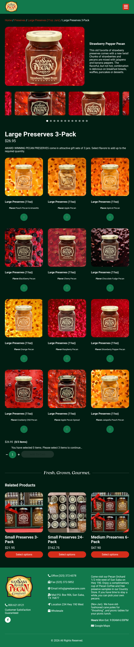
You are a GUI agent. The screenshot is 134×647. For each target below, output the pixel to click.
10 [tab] (80, 121)
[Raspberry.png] (67, 318)
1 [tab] (47, 121)
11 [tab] (83, 121)
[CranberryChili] (24, 389)
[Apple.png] (67, 177)
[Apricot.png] (110, 177)
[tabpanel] (94, 103)
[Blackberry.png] (24, 247)
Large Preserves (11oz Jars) (44, 20)
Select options (24, 554)
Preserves (19, 20)
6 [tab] (65, 121)
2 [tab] (51, 121)
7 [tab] (69, 121)
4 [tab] (58, 121)
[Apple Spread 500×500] (67, 389)
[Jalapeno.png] (110, 389)
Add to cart (37, 454)
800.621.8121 (16, 605)
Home (8, 20)
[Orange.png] (24, 318)
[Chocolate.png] (110, 247)
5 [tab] (62, 121)
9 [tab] (76, 121)
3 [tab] (54, 121)
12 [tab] (87, 121)
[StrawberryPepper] (110, 318)
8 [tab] (72, 121)
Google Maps (102, 625)
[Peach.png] (24, 177)
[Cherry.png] (67, 247)
